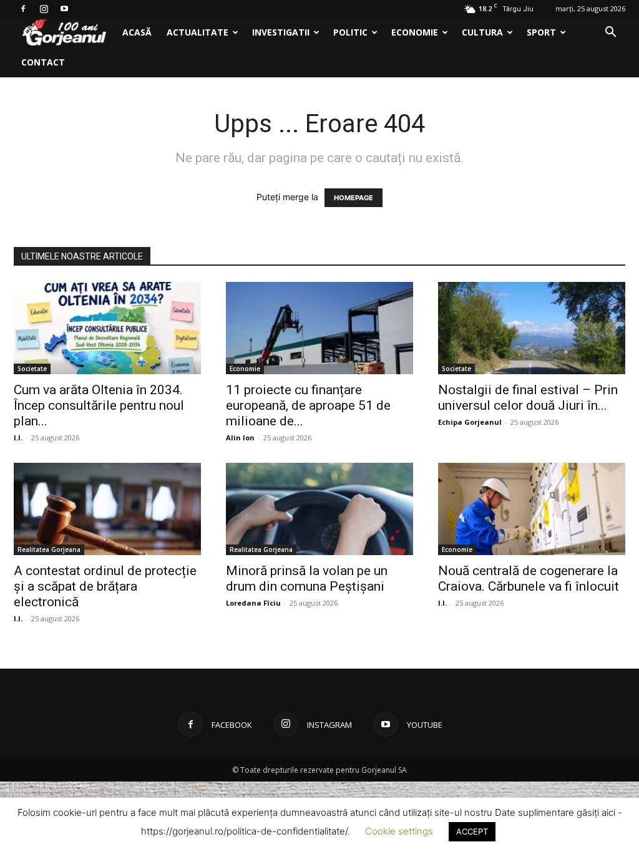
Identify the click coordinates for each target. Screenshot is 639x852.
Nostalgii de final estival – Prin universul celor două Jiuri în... (528, 397)
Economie (414, 32)
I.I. (18, 437)
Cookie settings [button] (399, 831)
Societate (32, 368)
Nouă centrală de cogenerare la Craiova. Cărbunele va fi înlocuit (528, 578)
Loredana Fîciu (253, 603)
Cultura (482, 32)
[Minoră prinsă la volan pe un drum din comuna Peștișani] (319, 509)
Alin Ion (240, 437)
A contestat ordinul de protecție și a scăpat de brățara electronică (105, 586)
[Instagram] (43, 8)
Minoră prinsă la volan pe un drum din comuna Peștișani (307, 578)
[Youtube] (64, 8)
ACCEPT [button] (472, 831)
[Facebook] (23, 8)
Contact (43, 62)
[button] (610, 33)
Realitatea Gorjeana (48, 549)
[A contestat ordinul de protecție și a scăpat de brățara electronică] (107, 509)
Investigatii (281, 32)
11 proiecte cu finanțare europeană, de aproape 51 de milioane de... (308, 405)
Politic (350, 32)
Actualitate (197, 32)
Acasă (137, 32)
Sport (541, 32)
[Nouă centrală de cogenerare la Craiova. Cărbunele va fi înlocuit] (531, 509)
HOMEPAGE (353, 197)
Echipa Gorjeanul (470, 422)
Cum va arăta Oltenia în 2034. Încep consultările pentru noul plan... (99, 405)
